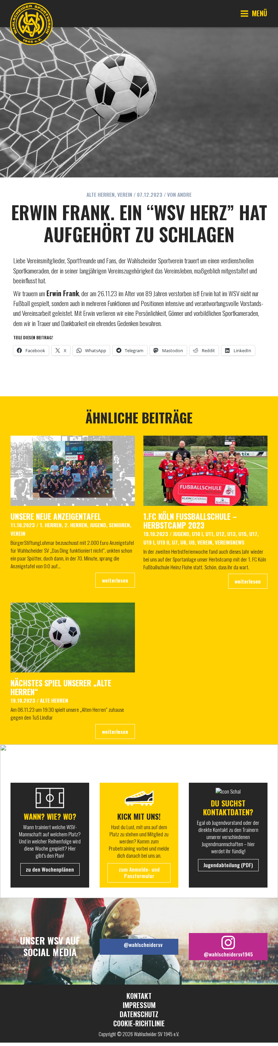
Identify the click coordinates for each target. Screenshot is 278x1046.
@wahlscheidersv (143, 944)
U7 (175, 542)
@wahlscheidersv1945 (228, 954)
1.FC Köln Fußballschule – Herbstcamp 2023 (190, 521)
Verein (124, 194)
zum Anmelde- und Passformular (139, 872)
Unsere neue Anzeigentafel (56, 516)
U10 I (197, 533)
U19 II (163, 542)
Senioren (119, 525)
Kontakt (139, 996)
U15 (242, 533)
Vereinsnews (229, 542)
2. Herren (75, 525)
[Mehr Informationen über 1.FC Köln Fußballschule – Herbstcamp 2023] (205, 470)
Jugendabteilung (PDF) (228, 865)
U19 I (148, 542)
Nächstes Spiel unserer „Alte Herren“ (61, 687)
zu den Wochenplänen (50, 869)
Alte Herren (100, 194)
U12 (220, 533)
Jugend (98, 525)
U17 (253, 533)
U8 (183, 542)
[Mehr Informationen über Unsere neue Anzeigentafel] (73, 470)
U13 (231, 533)
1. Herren (51, 525)
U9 (192, 542)
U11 (209, 533)
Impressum (139, 1005)
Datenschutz (139, 1014)
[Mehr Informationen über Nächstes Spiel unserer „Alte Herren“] (73, 636)
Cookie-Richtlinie (139, 1023)
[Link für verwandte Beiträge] (115, 580)
